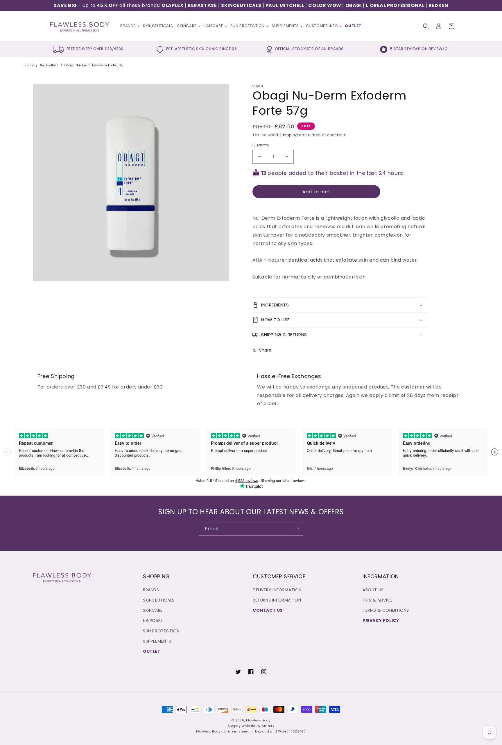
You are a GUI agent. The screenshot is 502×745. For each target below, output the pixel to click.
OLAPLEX (172, 5)
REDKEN (438, 5)
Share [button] (265, 350)
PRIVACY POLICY (381, 620)
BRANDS (151, 590)
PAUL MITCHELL (285, 5)
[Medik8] (425, 5)
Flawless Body (258, 720)
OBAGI (354, 5)
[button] (130, 26)
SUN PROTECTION (161, 631)
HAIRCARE (153, 620)
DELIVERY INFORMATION (277, 590)
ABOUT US (373, 590)
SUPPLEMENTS (157, 641)
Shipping (289, 134)
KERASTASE (202, 5)
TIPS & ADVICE (378, 600)
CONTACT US (268, 610)
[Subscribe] (296, 529)
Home (29, 65)
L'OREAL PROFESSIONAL (395, 5)
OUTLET (152, 651)
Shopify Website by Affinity (251, 726)
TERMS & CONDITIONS (386, 610)
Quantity (260, 145)
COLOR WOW (325, 5)
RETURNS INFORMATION (277, 600)
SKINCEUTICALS (241, 5)
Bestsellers (49, 65)
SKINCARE (153, 610)
